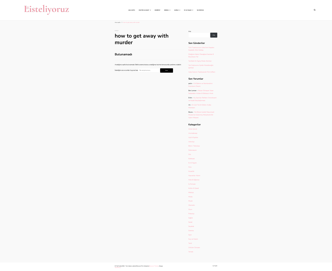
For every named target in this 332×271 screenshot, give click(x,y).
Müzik (190, 201)
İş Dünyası (200, 10)
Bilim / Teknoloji (194, 146)
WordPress (118, 267)
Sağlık (176, 10)
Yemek (190, 252)
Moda (190, 197)
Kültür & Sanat (144, 10)
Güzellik (191, 171)
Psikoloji (191, 214)
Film (190, 167)
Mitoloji (191, 192)
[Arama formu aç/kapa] (314, 10)
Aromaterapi (192, 133)
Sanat (190, 222)
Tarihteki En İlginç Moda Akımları (200, 61)
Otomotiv (191, 205)
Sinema (166, 10)
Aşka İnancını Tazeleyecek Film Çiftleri (201, 72)
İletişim (215, 266)
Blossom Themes (154, 266)
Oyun (190, 209)
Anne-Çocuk (192, 129)
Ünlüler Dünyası (194, 247)
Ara (189, 31)
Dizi (189, 154)
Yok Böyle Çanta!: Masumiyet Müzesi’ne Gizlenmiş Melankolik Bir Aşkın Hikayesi (201, 115)
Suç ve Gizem (193, 239)
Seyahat (191, 226)
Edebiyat (157, 10)
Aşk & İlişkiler (193, 137)
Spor (190, 235)
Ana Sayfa (131, 10)
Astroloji (191, 142)
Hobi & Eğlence (193, 180)
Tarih (190, 243)
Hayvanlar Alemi (194, 176)
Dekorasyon (192, 150)
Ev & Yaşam (187, 10)
